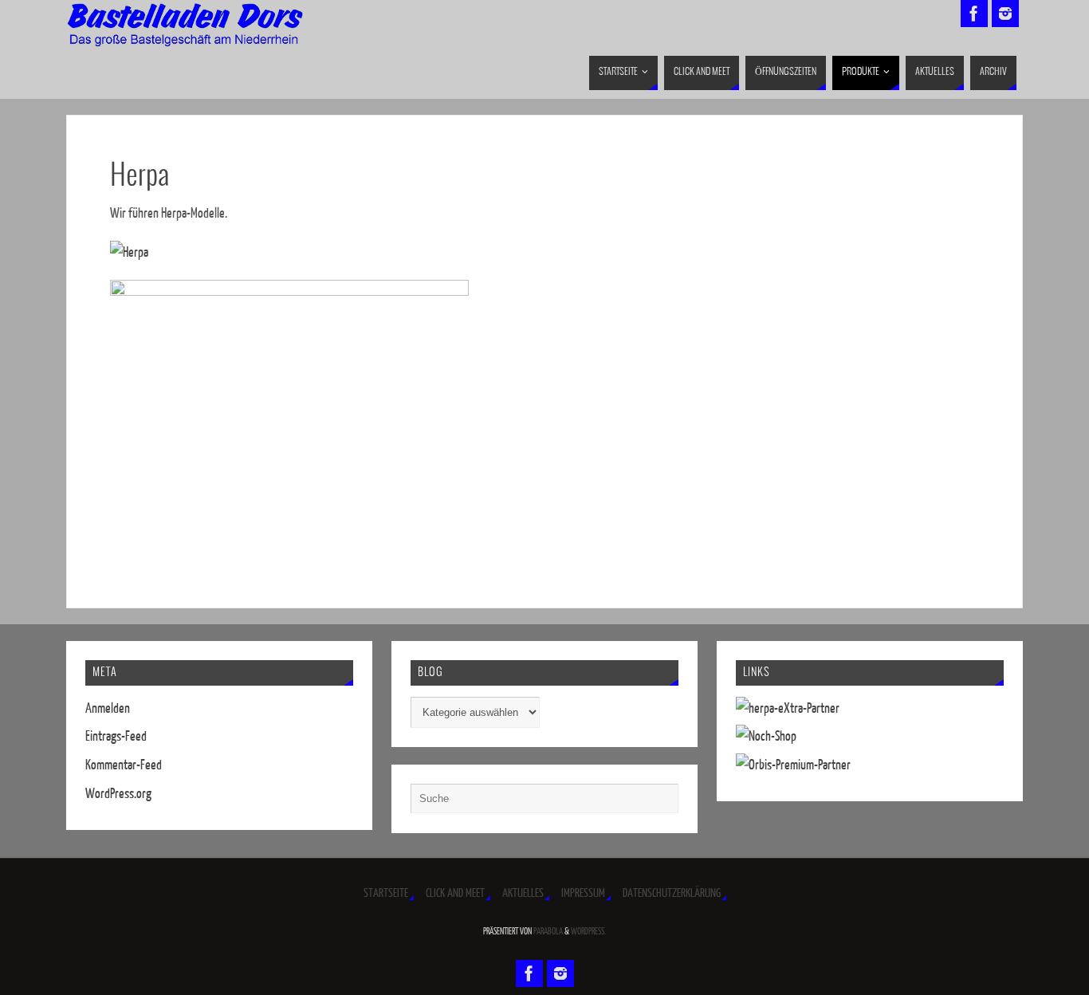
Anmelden (107, 708)
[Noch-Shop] (766, 736)
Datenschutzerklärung (672, 893)
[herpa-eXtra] (787, 708)
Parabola (548, 931)
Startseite (386, 893)
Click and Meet (455, 893)
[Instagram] (1005, 13)
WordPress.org (118, 793)
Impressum (583, 893)
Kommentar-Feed (123, 765)
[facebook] (974, 13)
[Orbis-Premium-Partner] (793, 765)
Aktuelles (523, 893)
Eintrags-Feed (116, 736)
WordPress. (588, 931)
